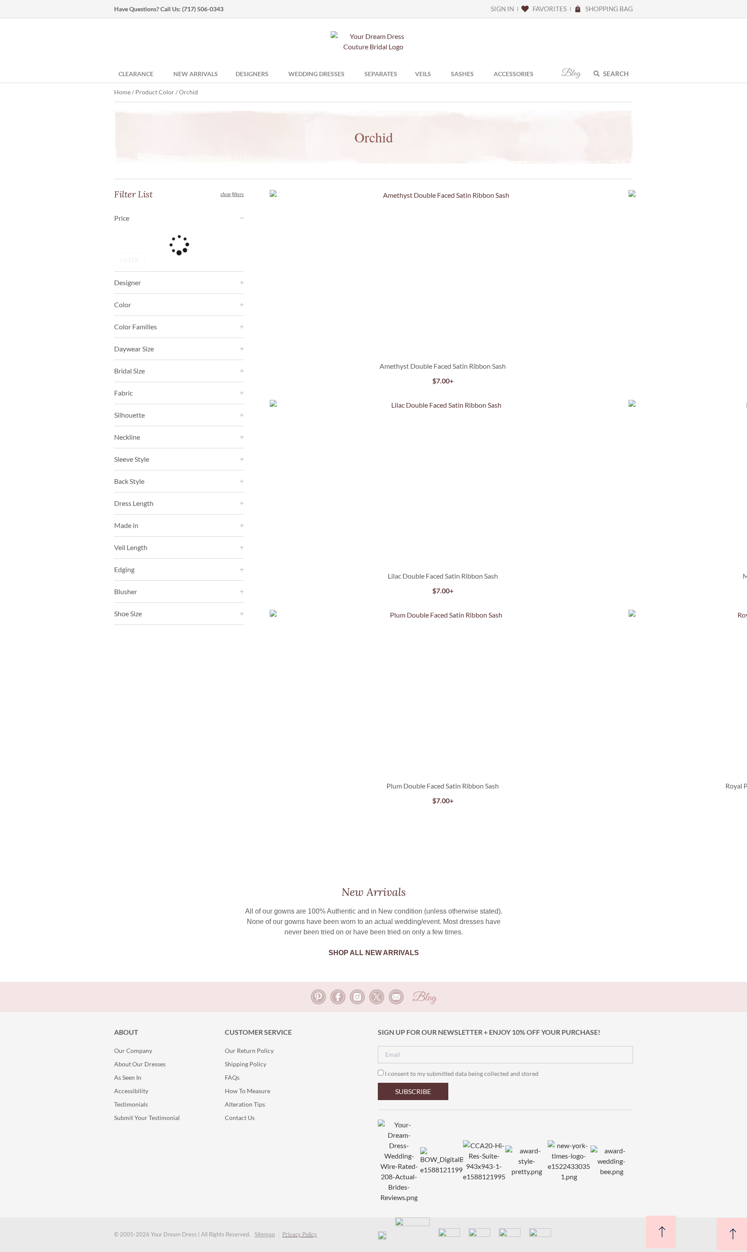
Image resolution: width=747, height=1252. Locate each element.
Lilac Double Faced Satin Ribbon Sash (443, 576)
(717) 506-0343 (202, 9)
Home (122, 92)
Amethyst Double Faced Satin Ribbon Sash (443, 366)
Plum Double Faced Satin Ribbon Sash (442, 786)
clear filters (232, 194)
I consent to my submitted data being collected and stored (462, 1073)
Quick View (443, 335)
